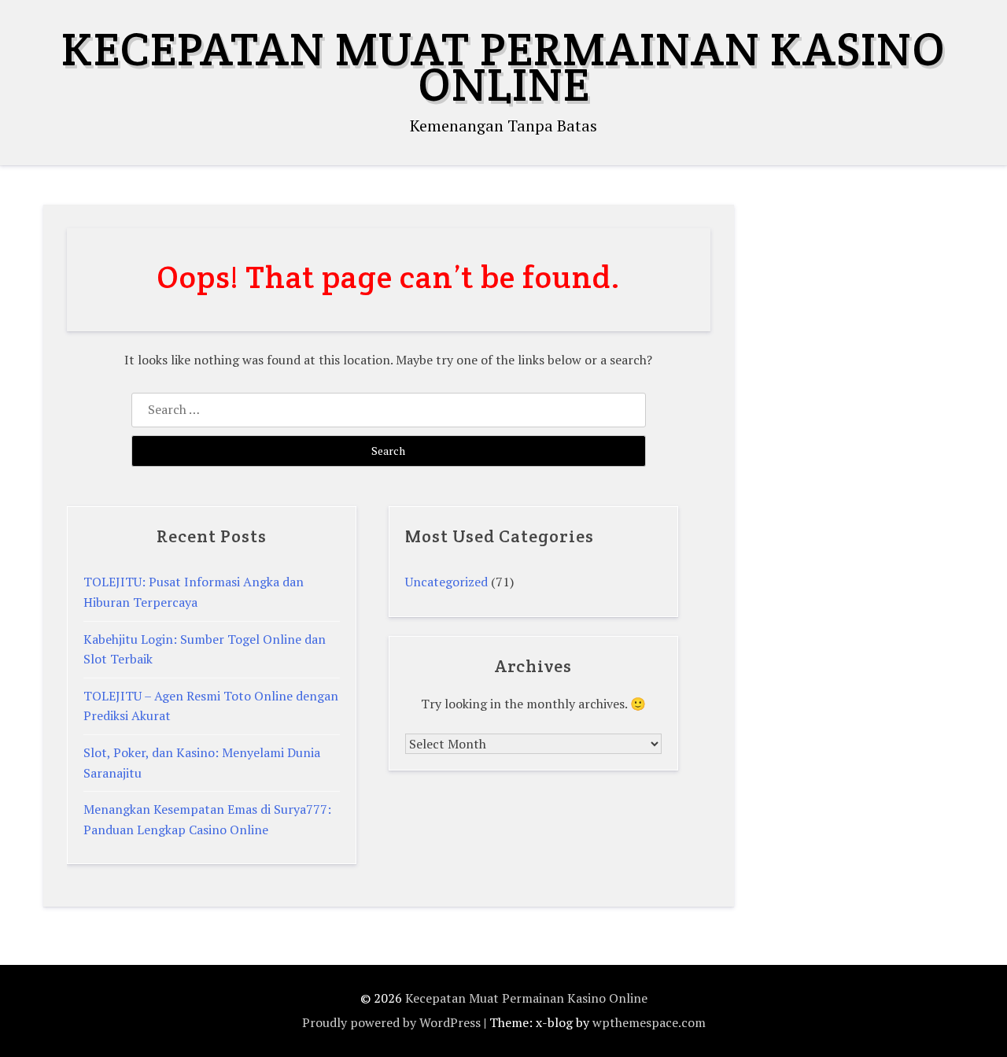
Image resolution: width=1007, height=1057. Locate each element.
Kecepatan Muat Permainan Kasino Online (503, 66)
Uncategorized (446, 581)
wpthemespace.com (649, 1022)
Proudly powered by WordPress (391, 1022)
